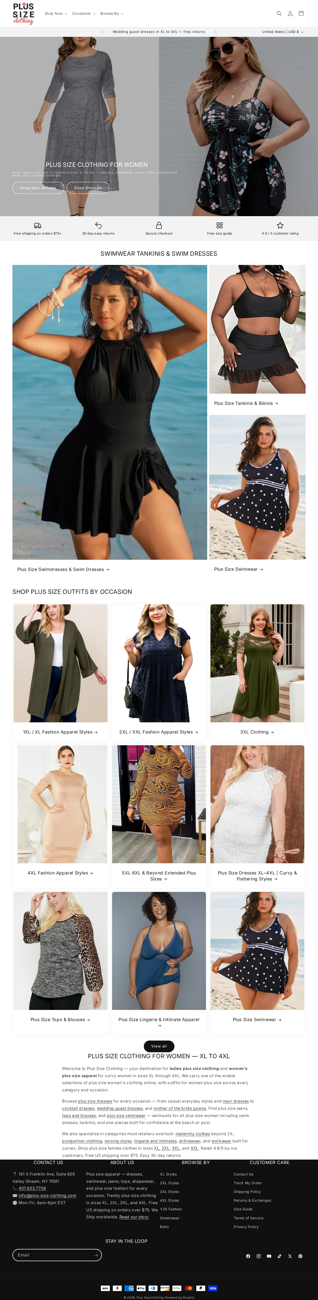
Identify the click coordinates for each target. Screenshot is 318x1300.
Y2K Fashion (171, 1209)
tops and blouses (79, 1115)
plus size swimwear (126, 1115)
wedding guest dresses (120, 1108)
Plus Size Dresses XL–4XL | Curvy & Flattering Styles (257, 875)
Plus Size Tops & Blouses (58, 1019)
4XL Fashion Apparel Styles (58, 873)
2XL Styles (169, 1182)
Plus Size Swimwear (236, 569)
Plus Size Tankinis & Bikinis (243, 403)
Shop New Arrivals (38, 188)
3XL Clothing (254, 732)
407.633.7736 (32, 1188)
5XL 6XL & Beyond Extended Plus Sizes (159, 875)
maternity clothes (193, 1133)
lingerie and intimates (155, 1140)
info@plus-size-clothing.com (47, 1195)
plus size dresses (95, 1101)
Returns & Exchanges (252, 1200)
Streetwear (169, 1218)
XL (156, 1148)
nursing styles (118, 1140)
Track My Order (248, 1182)
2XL (166, 1148)
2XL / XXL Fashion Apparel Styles (156, 732)
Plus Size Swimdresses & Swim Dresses (60, 569)
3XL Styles (169, 1191)
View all (159, 1046)
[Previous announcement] (102, 32)
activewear (190, 1140)
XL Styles (168, 1174)
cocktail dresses (78, 1108)
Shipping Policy (247, 1191)
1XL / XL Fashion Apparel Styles (58, 732)
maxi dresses (236, 1101)
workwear (221, 1140)
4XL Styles (169, 1200)
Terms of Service (249, 1218)
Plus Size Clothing (150, 1297)
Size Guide (243, 1209)
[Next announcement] (215, 32)
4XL (195, 1148)
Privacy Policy (246, 1226)
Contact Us (243, 1174)
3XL (176, 1148)
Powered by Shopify (180, 1297)
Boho (164, 1226)
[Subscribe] (95, 1255)
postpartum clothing (82, 1140)
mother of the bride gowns (180, 1108)
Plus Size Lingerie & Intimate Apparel (159, 1019)
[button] (56, 13)
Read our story (133, 1216)
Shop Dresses (88, 188)
